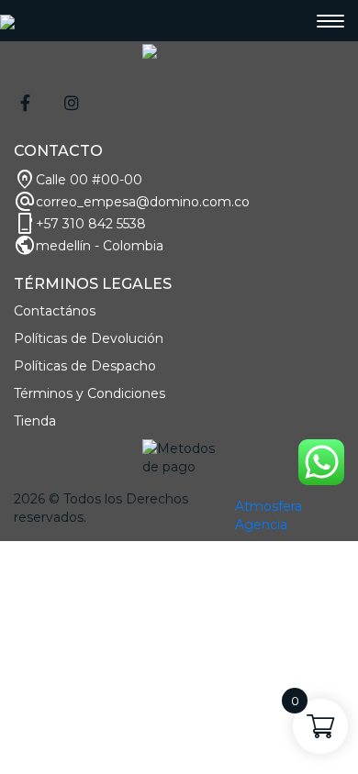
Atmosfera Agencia (268, 515)
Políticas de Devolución (88, 338)
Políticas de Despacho (85, 366)
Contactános (54, 311)
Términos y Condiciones (89, 393)
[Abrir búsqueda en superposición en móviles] (179, 549)
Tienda (35, 421)
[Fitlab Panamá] (7, 21)
